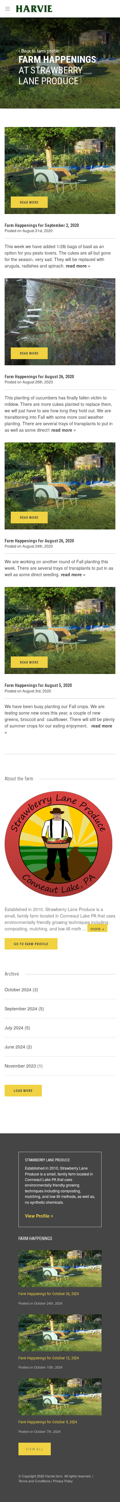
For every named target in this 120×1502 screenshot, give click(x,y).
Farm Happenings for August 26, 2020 (39, 376)
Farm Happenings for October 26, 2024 (48, 1294)
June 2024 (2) (18, 1047)
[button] (23, 1090)
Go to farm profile (31, 944)
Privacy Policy (63, 1481)
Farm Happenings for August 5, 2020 (38, 685)
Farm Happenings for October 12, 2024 (48, 1358)
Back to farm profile (39, 51)
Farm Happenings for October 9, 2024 (47, 1422)
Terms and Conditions (34, 1481)
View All (34, 1449)
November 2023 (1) (24, 1066)
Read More (29, 202)
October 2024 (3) (21, 989)
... (93, 928)
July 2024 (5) (17, 1027)
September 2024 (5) (24, 1008)
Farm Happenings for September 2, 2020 (42, 225)
